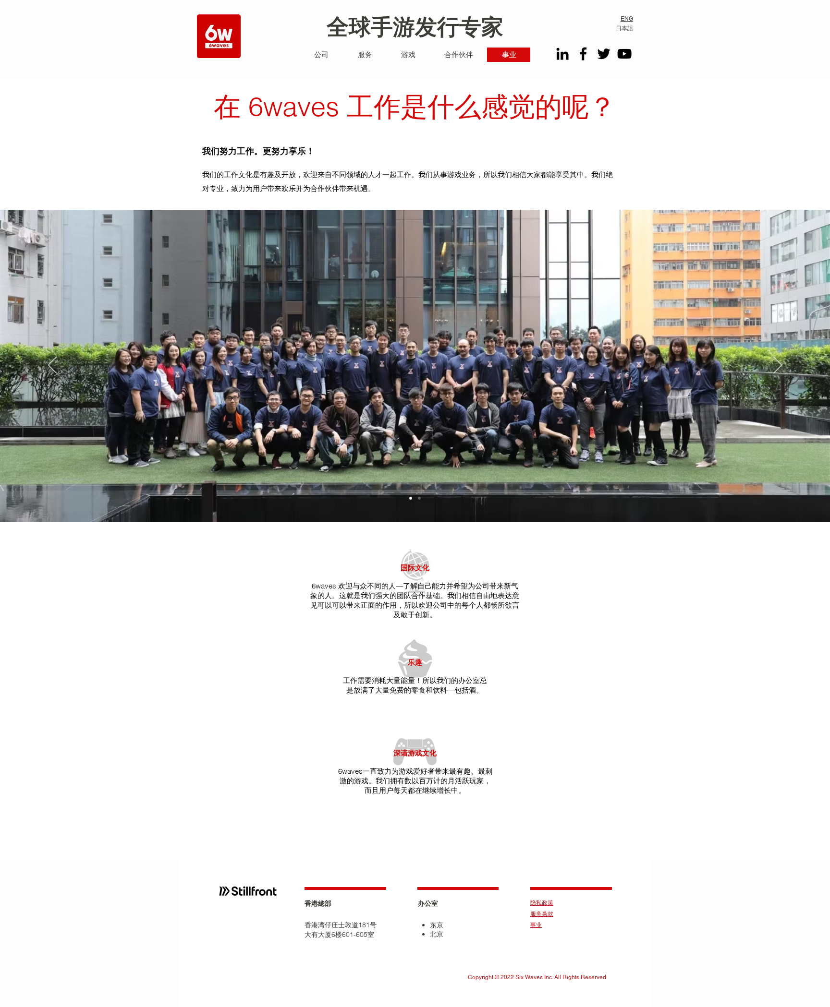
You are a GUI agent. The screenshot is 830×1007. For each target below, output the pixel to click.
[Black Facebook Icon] (583, 53)
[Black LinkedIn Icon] (562, 53)
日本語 (624, 28)
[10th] (419, 498)
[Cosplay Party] (410, 498)
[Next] (777, 366)
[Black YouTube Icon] (624, 53)
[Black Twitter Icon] (603, 53)
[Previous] (52, 366)
